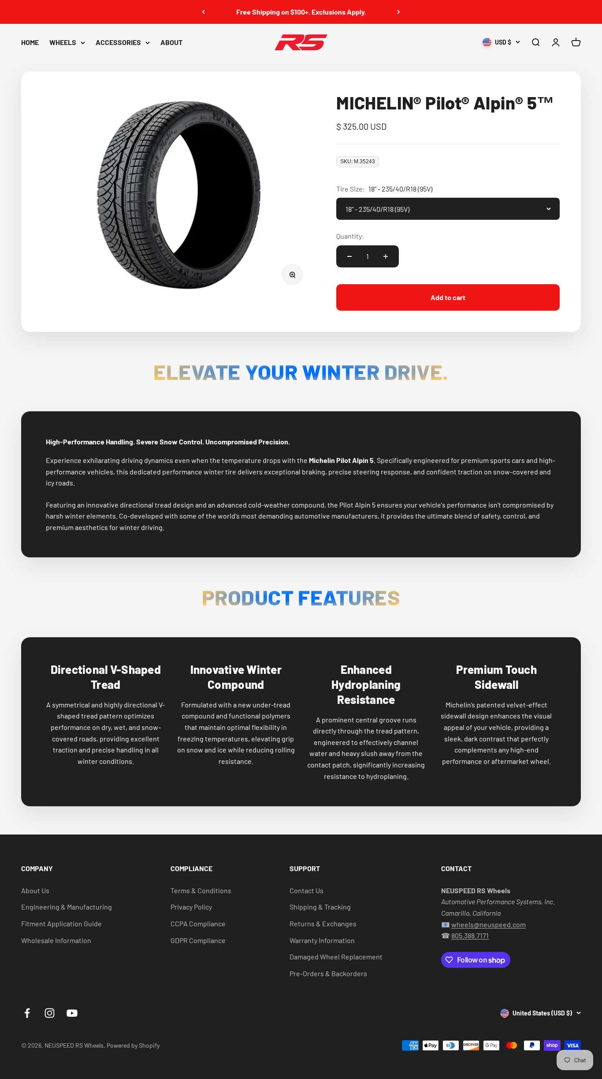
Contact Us (306, 890)
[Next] (398, 12)
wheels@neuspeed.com (488, 924)
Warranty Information (322, 940)
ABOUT (171, 42)
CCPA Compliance (198, 923)
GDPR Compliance (198, 940)
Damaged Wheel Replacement (336, 956)
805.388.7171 (470, 935)
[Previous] (203, 12)
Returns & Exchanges (323, 923)
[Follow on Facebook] (27, 1013)
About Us (35, 890)
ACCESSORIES (118, 42)
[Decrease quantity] (349, 256)
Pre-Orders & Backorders (328, 973)
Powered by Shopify (133, 1045)
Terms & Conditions (201, 890)
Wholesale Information (56, 940)
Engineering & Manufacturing (66, 906)
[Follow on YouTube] (72, 1013)
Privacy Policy (191, 906)
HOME (30, 42)
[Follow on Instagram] (50, 1013)
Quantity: (350, 236)
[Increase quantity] (385, 256)
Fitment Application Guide (61, 923)
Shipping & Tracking (320, 906)
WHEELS (62, 42)
